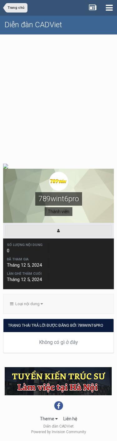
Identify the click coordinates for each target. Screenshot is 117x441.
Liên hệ (70, 418)
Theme (47, 418)
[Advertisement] (58, 96)
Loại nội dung (27, 303)
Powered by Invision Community (58, 432)
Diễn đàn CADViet (33, 24)
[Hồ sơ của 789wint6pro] (58, 230)
